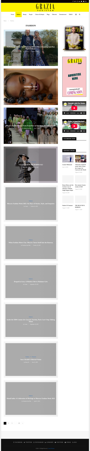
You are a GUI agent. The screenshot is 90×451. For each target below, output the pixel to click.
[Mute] (81, 113)
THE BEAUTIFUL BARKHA (80, 206)
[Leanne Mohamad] (68, 159)
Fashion (18, 14)
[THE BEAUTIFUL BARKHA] (80, 199)
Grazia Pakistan (51, 448)
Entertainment (62, 14)
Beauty (24, 14)
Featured (34, 162)
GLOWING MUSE (30, 87)
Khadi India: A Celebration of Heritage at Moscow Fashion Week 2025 (31, 398)
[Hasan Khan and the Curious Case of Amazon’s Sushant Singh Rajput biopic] (68, 179)
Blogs (48, 14)
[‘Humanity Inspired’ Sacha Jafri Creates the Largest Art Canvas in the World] (80, 159)
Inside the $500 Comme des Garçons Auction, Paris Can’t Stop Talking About (31, 320)
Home (12, 14)
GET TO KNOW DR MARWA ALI (31, 165)
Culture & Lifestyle (39, 14)
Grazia (27, 89)
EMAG (71, 14)
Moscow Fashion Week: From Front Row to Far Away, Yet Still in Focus (30, 126)
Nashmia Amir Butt (27, 128)
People (30, 14)
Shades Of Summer (67, 205)
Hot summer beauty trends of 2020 (80, 186)
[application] (74, 108)
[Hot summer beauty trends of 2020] (80, 179)
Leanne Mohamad (67, 164)
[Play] (64, 113)
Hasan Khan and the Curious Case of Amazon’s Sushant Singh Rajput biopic (67, 187)
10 (19, 423)
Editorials (54, 14)
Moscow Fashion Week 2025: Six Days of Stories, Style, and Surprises (30, 203)
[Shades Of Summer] (68, 199)
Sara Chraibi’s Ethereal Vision (30, 359)
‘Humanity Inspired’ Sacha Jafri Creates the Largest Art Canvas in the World (80, 167)
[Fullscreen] (84, 113)
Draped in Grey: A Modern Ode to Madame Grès (31, 281)
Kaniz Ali (26, 51)
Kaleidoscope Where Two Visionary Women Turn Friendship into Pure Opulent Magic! (31, 48)
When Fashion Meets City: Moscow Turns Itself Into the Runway (31, 243)
